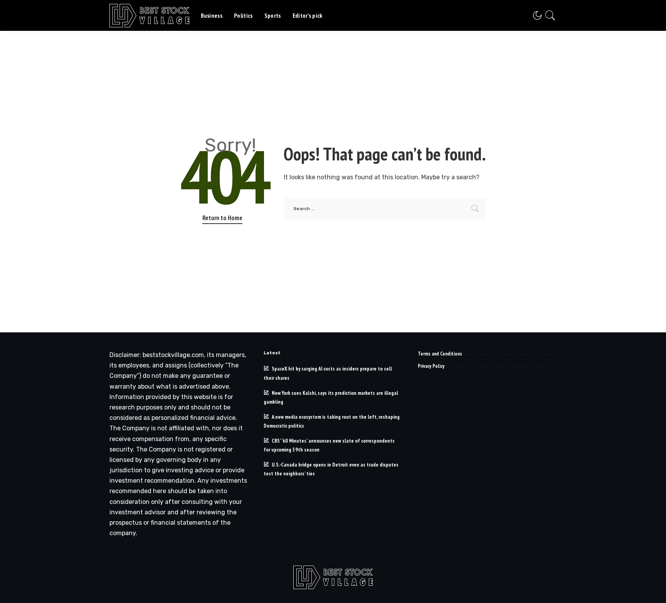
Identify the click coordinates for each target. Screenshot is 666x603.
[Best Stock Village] (149, 16)
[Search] (550, 15)
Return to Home (222, 218)
